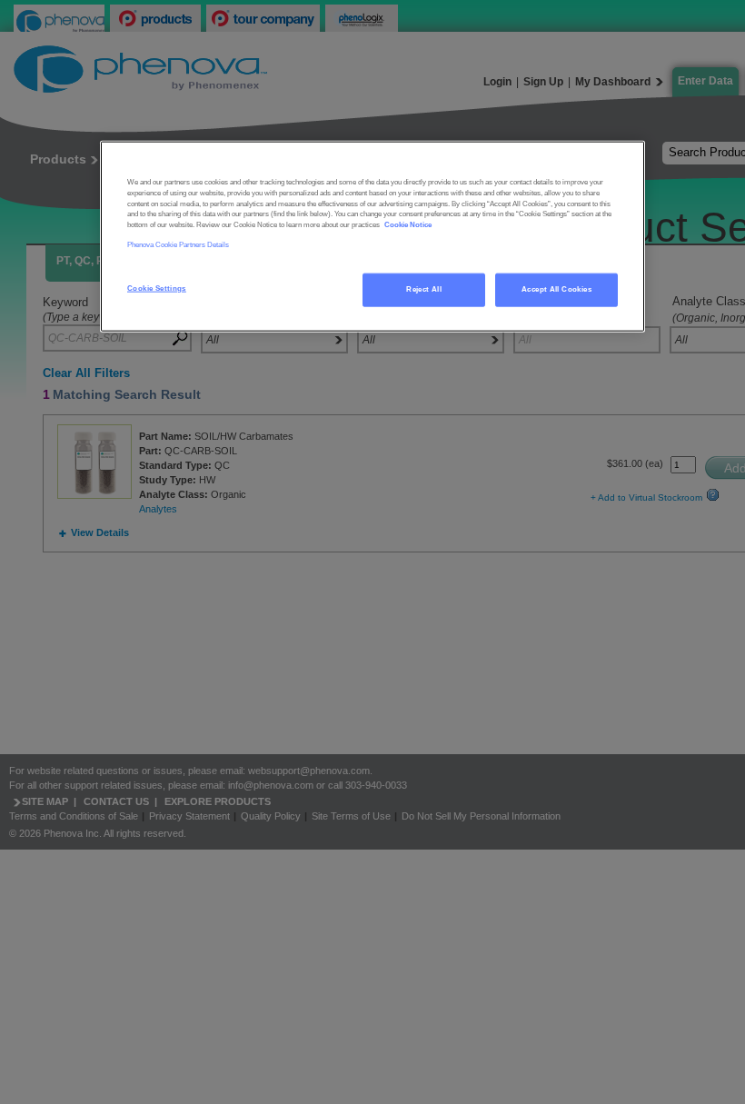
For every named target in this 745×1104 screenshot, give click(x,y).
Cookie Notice (408, 225)
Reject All (424, 288)
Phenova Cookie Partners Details (178, 245)
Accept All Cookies (556, 288)
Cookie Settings (156, 287)
